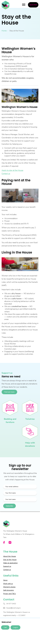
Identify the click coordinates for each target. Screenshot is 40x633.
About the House (9, 556)
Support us (7, 566)
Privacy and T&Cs (9, 594)
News (5, 580)
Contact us (6, 173)
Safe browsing (8, 590)
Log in (15, 627)
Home (4, 31)
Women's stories (9, 587)
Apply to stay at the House (12, 170)
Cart (5, 627)
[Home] (5, 5)
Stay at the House (10, 560)
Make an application (10, 563)
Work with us (8, 584)
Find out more (9, 392)
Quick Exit (33, 5)
